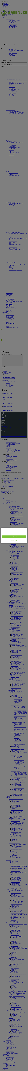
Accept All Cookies (14, 536)
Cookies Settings (14, 540)
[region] (14, 535)
